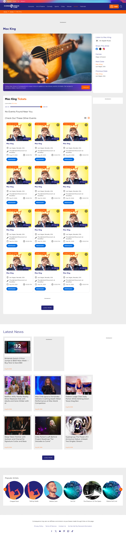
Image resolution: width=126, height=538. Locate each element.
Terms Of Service (50, 526)
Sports (57, 6)
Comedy (49, 6)
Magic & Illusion (101, 57)
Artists (76, 6)
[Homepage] (12, 6)
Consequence (4, 1)
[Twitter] (58, 531)
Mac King (99, 64)
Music (9, 1)
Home (5, 11)
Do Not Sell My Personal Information (80, 526)
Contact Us (62, 526)
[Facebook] (54, 531)
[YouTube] (62, 531)
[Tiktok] (74, 531)
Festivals (83, 6)
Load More (47, 308)
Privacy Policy (38, 526)
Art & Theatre (40, 6)
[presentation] (5, 489)
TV (18, 1)
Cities (63, 6)
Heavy (23, 1)
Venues (69, 6)
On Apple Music (105, 41)
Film (14, 1)
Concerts (31, 6)
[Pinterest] (66, 531)
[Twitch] (70, 531)
